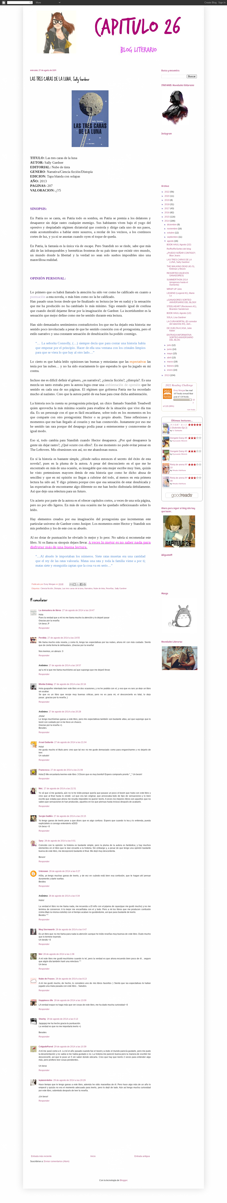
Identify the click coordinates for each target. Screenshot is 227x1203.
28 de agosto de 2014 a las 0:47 (71, 929)
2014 (167, 221)
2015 (167, 217)
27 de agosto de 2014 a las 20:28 (65, 711)
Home (30, 60)
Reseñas (43, 60)
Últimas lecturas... (182, 420)
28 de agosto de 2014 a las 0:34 (64, 896)
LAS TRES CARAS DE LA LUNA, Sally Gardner (179, 260)
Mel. (41, 788)
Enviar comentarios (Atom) (56, 1161)
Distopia (57, 588)
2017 (167, 208)
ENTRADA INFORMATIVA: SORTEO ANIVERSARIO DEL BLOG (180, 337)
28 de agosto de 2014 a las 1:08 (58, 954)
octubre (171, 232)
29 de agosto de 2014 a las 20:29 (69, 1080)
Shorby (42, 1019)
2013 (167, 375)
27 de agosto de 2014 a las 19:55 (64, 638)
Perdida (42, 638)
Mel (40, 954)
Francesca (44, 770)
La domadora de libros (50, 610)
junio (169, 349)
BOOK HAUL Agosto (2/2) (179, 244)
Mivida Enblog (46, 684)
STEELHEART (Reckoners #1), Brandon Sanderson (182, 307)
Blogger (123, 1180)
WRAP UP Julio (174, 289)
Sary (41, 841)
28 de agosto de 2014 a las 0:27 (64, 871)
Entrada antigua (142, 1156)
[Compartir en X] (78, 584)
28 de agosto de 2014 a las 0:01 (60, 841)
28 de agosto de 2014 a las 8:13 (71, 979)
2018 (167, 204)
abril (169, 357)
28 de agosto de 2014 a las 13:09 (70, 1000)
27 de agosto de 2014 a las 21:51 (60, 788)
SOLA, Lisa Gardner (176, 317)
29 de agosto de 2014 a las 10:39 (70, 1046)
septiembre (172, 237)
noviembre (172, 228)
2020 (167, 196)
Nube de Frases (47, 979)
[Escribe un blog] (74, 584)
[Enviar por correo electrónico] (71, 584)
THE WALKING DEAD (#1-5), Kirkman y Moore (181, 267)
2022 (167, 192)
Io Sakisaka (177, 430)
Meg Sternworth (47, 929)
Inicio (93, 1156)
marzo (170, 361)
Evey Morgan (179, 390)
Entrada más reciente (41, 1156)
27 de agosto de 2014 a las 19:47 (78, 610)
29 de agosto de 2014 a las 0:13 (62, 1019)
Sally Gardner (121, 588)
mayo (170, 353)
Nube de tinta (99, 588)
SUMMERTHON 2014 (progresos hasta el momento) (177, 282)
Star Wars (76, 60)
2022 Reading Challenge (179, 385)
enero (170, 370)
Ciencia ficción (47, 588)
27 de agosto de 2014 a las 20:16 (70, 684)
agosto (170, 241)
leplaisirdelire (45, 1080)
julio (169, 345)
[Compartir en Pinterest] (84, 584)
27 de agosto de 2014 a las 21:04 (70, 742)
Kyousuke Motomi (180, 441)
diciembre (172, 224)
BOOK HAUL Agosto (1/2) (179, 313)
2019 (167, 200)
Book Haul (59, 60)
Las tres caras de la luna (72, 588)
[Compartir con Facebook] (81, 584)
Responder (44, 628)
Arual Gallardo (46, 742)
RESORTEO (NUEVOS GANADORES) (178, 274)
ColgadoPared (46, 1046)
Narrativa (88, 588)
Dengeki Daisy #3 (178, 451)
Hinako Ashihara (179, 470)
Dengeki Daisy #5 (178, 438)
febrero (171, 366)
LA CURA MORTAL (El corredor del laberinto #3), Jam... (182, 322)
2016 (167, 212)
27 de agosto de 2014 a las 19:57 (65, 665)
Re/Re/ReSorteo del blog (179, 249)
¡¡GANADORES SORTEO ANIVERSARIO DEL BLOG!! (181, 301)
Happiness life (46, 1000)
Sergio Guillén (46, 816)
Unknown (43, 871)
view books (191, 409)
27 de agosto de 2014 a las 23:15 (70, 816)
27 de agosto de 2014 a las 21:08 (67, 770)
